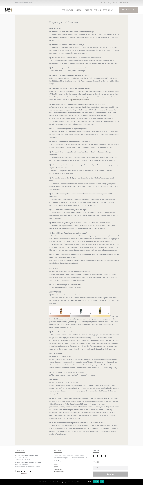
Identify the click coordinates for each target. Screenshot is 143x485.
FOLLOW (96, 451)
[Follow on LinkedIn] (101, 456)
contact (56, 466)
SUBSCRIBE (96, 462)
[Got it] (140, 482)
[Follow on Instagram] (106, 456)
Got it (96, 482)
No (102, 482)
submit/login (128, 10)
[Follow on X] (97, 456)
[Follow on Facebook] (93, 456)
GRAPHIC (106, 10)
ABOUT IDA (58, 451)
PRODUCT (88, 10)
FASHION (97, 10)
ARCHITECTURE (67, 10)
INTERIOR (78, 10)
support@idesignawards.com (79, 99)
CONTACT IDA (20, 451)
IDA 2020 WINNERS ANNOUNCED (24, 3)
